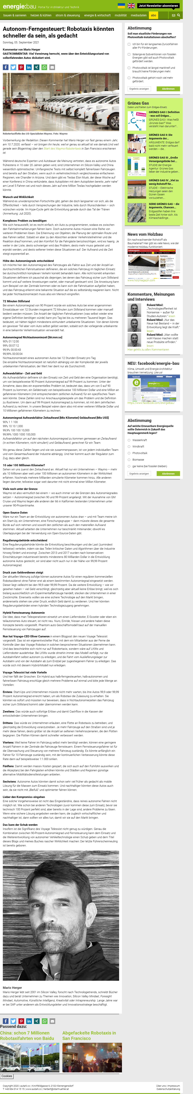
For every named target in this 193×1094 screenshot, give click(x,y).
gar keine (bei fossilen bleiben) (149, 466)
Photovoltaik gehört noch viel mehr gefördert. (152, 79)
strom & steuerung (68, 15)
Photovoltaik (139, 453)
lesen (171, 316)
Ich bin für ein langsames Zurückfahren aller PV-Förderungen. (155, 46)
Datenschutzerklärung (168, 1089)
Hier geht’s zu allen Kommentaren (148, 349)
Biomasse (138, 459)
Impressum (174, 1085)
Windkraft (138, 446)
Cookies (7, 1076)
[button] (5, 67)
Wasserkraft (139, 440)
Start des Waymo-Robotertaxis (62, 148)
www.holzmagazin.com (141, 280)
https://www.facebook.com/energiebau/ (151, 403)
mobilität (121, 15)
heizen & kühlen (41, 15)
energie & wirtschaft (97, 15)
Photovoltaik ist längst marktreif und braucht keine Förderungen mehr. (153, 69)
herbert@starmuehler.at (56, 1089)
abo (153, 15)
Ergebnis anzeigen (139, 88)
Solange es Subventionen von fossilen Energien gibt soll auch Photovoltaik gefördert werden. (154, 58)
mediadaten (139, 15)
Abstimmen (168, 88)
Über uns (161, 1085)
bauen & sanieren (14, 15)
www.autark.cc (34, 1089)
